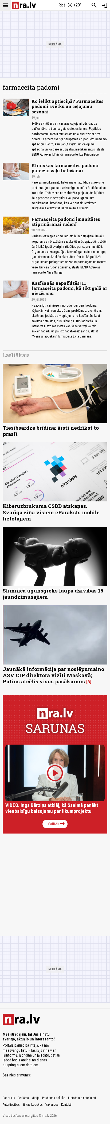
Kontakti (66, 1105)
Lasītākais (16, 354)
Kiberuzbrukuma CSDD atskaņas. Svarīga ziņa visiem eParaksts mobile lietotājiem (51, 512)
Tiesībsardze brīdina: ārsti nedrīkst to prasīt (51, 430)
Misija (36, 1098)
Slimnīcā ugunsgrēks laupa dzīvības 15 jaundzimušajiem (53, 593)
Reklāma (23, 1098)
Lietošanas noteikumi (82, 1098)
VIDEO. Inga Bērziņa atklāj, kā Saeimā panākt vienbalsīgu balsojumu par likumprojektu (51, 808)
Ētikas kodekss (32, 1105)
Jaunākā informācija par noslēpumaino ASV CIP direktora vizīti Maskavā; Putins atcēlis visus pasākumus (53, 675)
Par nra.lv (9, 1098)
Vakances (51, 1105)
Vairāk (57, 824)
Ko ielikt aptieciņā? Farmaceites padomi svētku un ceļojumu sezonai (68, 106)
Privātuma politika (53, 1098)
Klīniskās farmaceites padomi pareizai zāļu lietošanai (65, 168)
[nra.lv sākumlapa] (24, 5)
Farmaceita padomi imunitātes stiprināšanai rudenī (66, 221)
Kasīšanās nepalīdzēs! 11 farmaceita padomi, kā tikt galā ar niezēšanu (69, 288)
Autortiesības (11, 1105)
